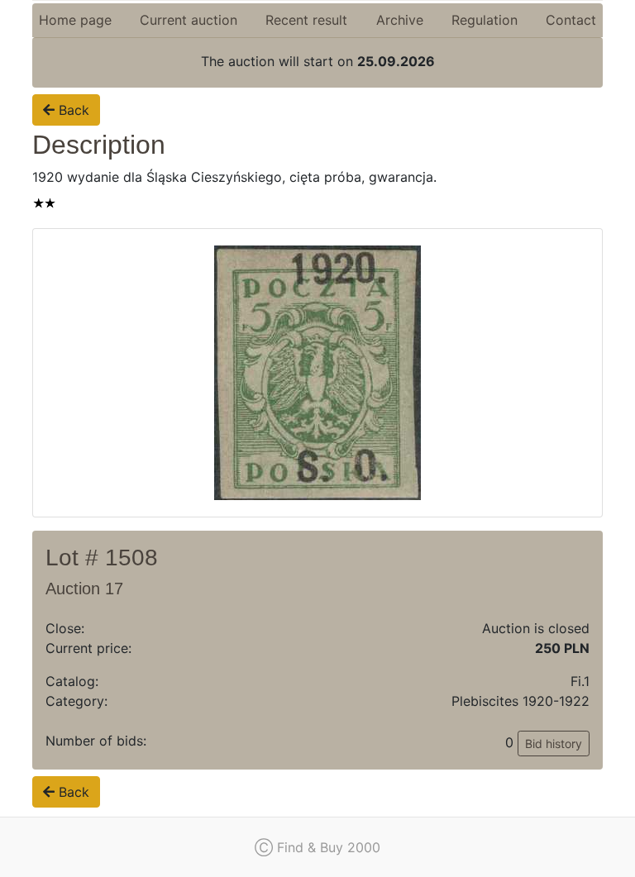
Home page (75, 20)
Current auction (188, 20)
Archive (399, 20)
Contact (571, 20)
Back (72, 110)
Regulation (484, 20)
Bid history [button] (553, 743)
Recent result (306, 20)
